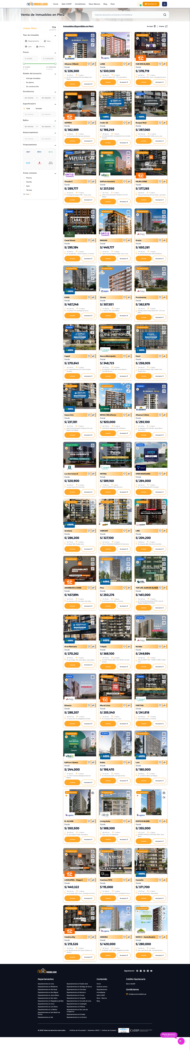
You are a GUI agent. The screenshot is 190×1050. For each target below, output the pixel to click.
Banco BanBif (130, 984)
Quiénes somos (102, 986)
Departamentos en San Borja (47, 989)
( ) (152, 4)
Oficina (42, 46)
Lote (29, 46)
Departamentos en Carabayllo (77, 1004)
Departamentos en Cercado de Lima (79, 1001)
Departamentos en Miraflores (48, 986)
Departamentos (102, 989)
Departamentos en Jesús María (48, 995)
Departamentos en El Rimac (76, 1007)
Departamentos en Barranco (76, 992)
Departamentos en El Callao (76, 1014)
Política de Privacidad (78, 1030)
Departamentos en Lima (46, 984)
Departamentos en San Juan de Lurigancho (77, 1010)
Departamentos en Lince (46, 1004)
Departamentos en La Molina (47, 1009)
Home (55, 4)
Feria (113, 4)
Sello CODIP (67, 4)
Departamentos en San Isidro (47, 998)
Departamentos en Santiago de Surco (79, 986)
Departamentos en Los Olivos (48, 1007)
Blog (105, 4)
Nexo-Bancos (94, 4)
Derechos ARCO (94, 1030)
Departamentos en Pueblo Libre (77, 984)
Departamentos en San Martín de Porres (49, 1013)
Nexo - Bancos (102, 998)
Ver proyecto (87, 84)
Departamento (33, 41)
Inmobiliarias (80, 4)
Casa (48, 41)
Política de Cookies (109, 1030)
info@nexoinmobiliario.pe (137, 994)
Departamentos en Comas (75, 995)
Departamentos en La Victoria (77, 1017)
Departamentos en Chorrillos (76, 989)
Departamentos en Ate (45, 1017)
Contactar (72, 84)
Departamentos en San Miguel (48, 992)
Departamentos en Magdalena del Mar (51, 1001)
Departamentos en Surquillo (76, 998)
